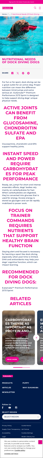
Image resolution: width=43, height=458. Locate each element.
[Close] (40, 442)
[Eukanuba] (7, 376)
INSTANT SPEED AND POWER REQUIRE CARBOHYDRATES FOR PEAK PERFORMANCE (20, 166)
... (9, 14)
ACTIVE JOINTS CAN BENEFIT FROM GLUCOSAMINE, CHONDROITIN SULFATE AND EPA (20, 123)
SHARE (5, 73)
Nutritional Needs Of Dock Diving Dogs (26, 14)
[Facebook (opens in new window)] (2, 408)
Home (4, 14)
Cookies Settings (27, 433)
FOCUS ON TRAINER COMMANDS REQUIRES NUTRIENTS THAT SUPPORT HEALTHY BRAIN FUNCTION (20, 228)
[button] (41, 8)
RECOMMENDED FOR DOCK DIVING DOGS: (20, 277)
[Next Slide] (36, 338)
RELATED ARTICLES (20, 301)
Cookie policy (20, 450)
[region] (21, 448)
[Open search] (35, 8)
